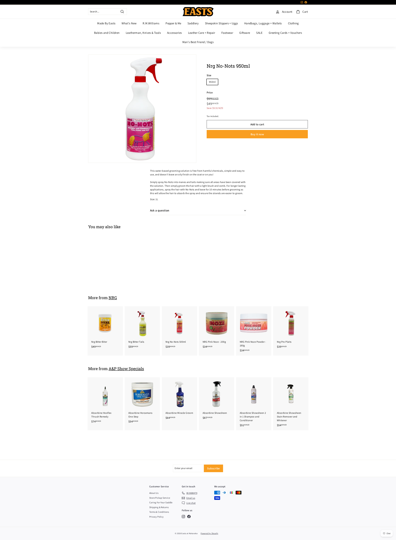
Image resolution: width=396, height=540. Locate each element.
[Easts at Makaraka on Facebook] (189, 516)
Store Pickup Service (159, 497)
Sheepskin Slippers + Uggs (221, 23)
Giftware (244, 33)
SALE (259, 33)
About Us (153, 493)
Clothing (293, 23)
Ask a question (159, 210)
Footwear (227, 33)
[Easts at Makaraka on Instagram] (183, 516)
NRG (113, 297)
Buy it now (257, 134)
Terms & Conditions (159, 511)
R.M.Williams (151, 23)
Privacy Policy (156, 516)
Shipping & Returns (159, 507)
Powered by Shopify (209, 533)
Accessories (174, 33)
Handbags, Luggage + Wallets (263, 23)
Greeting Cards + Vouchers (285, 33)
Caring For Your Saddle (160, 502)
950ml (212, 81)
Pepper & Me (173, 23)
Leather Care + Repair (201, 33)
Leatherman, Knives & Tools (143, 33)
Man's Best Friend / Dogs (198, 42)
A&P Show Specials (126, 368)
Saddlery (193, 23)
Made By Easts (106, 23)
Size (209, 75)
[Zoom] (142, 109)
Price (210, 92)
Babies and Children (107, 33)
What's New (129, 23)
